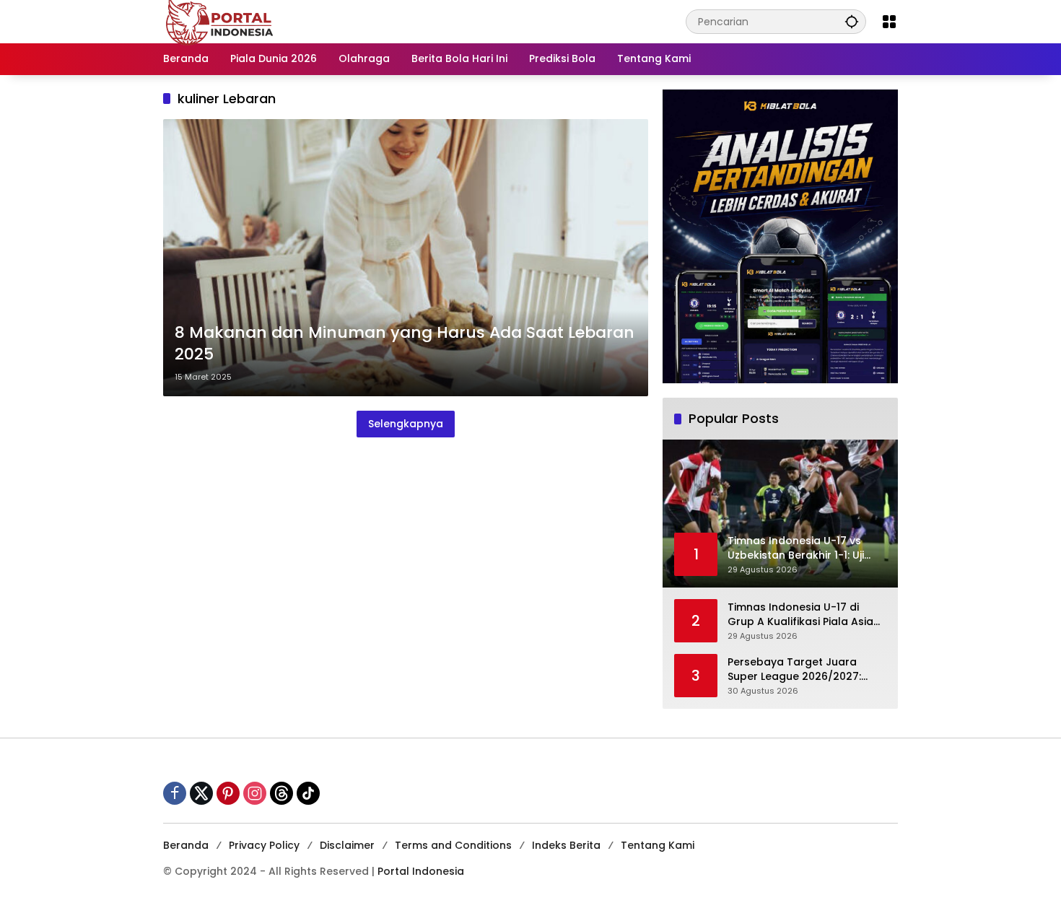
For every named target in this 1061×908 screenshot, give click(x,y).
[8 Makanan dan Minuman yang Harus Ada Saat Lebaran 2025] (405, 257)
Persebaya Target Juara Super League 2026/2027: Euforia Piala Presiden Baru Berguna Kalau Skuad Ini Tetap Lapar (798, 669)
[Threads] (281, 793)
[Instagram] (254, 793)
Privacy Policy (264, 845)
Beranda (186, 845)
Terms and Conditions (453, 845)
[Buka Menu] (889, 21)
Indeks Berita (566, 845)
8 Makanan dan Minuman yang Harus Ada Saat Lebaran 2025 (404, 344)
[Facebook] (174, 793)
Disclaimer (347, 845)
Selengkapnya (405, 423)
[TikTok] (308, 793)
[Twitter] (201, 793)
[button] (851, 21)
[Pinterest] (228, 793)
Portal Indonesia (420, 871)
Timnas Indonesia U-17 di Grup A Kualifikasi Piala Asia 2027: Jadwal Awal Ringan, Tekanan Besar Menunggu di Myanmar (803, 615)
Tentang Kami (657, 845)
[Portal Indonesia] (220, 21)
